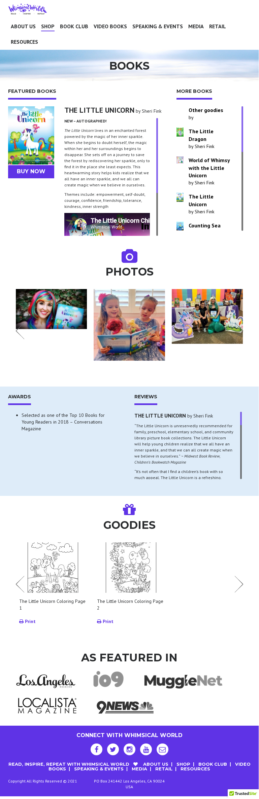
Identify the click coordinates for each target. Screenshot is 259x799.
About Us (23, 26)
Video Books (110, 26)
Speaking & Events (157, 26)
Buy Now (31, 171)
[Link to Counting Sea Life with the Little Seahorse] (180, 226)
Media (196, 26)
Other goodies (206, 110)
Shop (48, 26)
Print (30, 621)
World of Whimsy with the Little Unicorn (209, 168)
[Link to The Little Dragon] (180, 132)
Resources (24, 41)
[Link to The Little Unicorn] (180, 197)
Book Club (74, 26)
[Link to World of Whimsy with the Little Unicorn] (180, 160)
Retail (217, 26)
